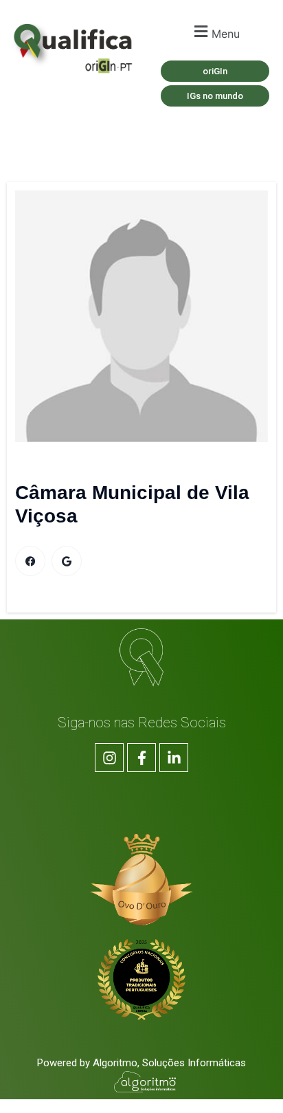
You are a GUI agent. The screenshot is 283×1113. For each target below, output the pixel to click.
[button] (215, 32)
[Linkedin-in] (173, 757)
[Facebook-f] (141, 757)
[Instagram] (109, 757)
